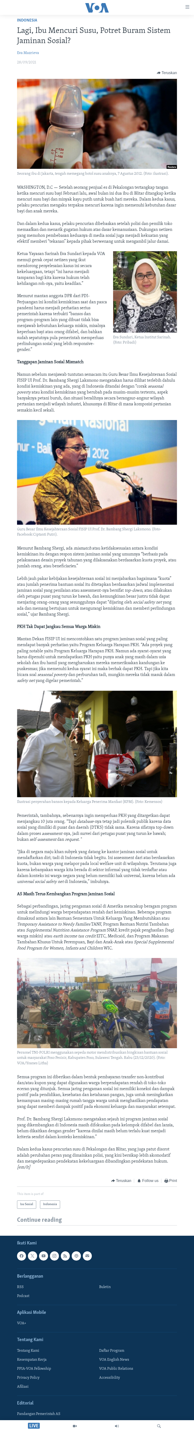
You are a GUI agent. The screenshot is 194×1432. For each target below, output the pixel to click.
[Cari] (159, 1426)
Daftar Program (111, 1350)
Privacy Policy (28, 1378)
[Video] (75, 1426)
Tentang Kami (28, 1350)
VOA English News (114, 1359)
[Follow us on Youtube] (43, 1255)
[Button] (167, 73)
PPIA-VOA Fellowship (34, 1368)
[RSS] (65, 1255)
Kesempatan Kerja (32, 1359)
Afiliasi (23, 1387)
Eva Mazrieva (28, 53)
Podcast (23, 1296)
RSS (20, 1287)
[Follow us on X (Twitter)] (32, 1255)
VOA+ (21, 1323)
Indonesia (27, 20)
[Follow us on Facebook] (21, 1255)
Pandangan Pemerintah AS (38, 1414)
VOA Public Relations (116, 1368)
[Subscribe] (87, 1255)
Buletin (105, 1287)
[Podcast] (76, 1255)
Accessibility (109, 1378)
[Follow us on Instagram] (54, 1255)
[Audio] (117, 1426)
